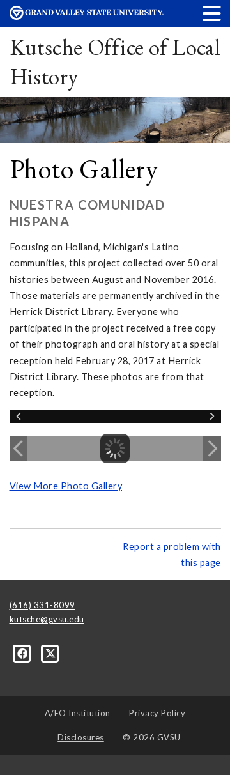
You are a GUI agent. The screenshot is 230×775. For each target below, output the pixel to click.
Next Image (212, 448)
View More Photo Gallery (66, 485)
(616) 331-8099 (42, 605)
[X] (51, 653)
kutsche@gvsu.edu (47, 619)
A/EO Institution (78, 713)
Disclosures (80, 737)
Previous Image (18, 448)
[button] (212, 13)
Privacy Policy (157, 713)
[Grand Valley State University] (87, 16)
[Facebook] (24, 653)
